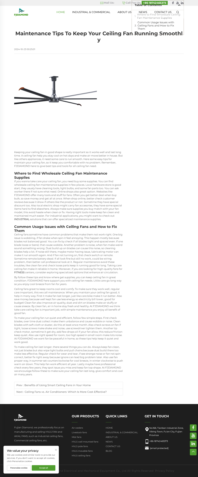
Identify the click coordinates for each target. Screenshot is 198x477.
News (143, 12)
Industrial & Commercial (91, 12)
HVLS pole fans (80, 446)
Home (60, 12)
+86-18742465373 (158, 441)
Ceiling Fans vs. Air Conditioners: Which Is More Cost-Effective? (66, 391)
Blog (109, 451)
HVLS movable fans (82, 451)
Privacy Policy (164, 470)
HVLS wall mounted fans (85, 441)
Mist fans (76, 437)
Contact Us (162, 12)
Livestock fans (79, 432)
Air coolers (77, 427)
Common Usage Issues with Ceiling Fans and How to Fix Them (156, 25)
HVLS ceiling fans (81, 455)
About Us (124, 12)
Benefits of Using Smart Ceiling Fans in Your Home (57, 385)
